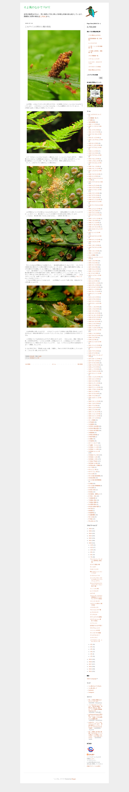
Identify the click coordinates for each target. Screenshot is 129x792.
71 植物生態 (91, 498)
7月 (91, 557)
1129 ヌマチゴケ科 (93, 319)
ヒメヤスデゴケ (92, 43)
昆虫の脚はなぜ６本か (94, 70)
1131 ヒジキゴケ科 (93, 323)
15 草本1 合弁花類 (93, 426)
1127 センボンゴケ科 (94, 315)
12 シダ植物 (91, 420)
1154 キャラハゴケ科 (94, 383)
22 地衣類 (91, 441)
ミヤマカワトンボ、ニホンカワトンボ (96, 640)
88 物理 (90, 510)
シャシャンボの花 (95, 630)
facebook (91, 690)
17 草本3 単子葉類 (93, 430)
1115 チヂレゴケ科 (93, 285)
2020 (90, 543)
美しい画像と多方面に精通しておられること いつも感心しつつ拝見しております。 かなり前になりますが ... (95, 734)
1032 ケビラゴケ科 (93, 185)
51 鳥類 (90, 483)
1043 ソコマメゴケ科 (94, 218)
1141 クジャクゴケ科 (94, 345)
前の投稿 (80, 364)
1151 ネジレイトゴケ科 (94, 373)
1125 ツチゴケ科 (93, 311)
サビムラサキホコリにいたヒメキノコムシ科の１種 (96, 585)
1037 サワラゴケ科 (93, 195)
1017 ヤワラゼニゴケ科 (94, 147)
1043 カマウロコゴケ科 (94, 215)
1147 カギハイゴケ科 (94, 358)
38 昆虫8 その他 (92, 463)
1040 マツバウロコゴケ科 (95, 205)
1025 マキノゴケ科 (93, 166)
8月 (91, 554)
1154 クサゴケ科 (93, 385)
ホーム (54, 364)
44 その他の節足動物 (94, 475)
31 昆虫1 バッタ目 (93, 447)
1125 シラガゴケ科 (93, 309)
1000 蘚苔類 (91, 122)
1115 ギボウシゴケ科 (94, 283)
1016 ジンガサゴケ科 (94, 145)
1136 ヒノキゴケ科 (93, 333)
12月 (91, 545)
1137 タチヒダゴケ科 (94, 335)
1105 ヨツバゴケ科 (93, 265)
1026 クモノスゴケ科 (94, 168)
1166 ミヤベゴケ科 (93, 418)
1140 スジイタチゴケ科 (94, 341)
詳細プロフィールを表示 (93, 766)
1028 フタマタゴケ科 (94, 174)
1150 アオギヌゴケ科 (94, 371)
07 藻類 (90, 120)
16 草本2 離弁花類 (93, 428)
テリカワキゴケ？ (95, 635)
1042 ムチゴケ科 (93, 210)
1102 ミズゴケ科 (93, 260)
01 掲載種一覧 (92, 118)
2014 (90, 671)
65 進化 (90, 492)
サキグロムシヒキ (95, 628)
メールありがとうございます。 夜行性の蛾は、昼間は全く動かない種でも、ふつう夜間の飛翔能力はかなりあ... (95, 707)
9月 (91, 552)
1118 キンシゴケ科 (93, 289)
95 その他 (91, 517)
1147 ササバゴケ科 (93, 360)
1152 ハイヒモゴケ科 (94, 376)
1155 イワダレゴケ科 (94, 389)
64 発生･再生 (92, 489)
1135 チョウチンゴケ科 (94, 329)
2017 (90, 664)
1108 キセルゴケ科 (93, 269)
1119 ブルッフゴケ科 (94, 291)
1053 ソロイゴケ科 (93, 251)
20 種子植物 (91, 436)
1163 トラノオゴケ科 (94, 411)
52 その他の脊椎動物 (94, 485)
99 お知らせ (91, 521)
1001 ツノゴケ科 (93, 124)
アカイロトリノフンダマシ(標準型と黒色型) (96, 560)
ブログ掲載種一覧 (93, 55)
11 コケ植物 (91, 255)
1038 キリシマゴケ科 (94, 199)
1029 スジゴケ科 (93, 176)
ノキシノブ (78, 276)
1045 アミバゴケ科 (93, 222)
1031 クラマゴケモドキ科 (95, 182)
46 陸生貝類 (91, 478)
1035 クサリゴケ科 (93, 193)
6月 (91, 644)
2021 (90, 540)
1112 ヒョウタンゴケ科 (94, 275)
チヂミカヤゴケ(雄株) (96, 617)
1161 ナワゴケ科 (93, 405)
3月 (91, 651)
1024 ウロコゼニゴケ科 (94, 163)
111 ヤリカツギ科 (93, 273)
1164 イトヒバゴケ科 (94, 414)
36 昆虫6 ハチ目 (92, 459)
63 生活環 (91, 487)
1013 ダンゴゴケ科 (93, 137)
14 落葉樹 (91, 424)
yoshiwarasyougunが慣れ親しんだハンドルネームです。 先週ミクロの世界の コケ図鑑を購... (95, 716)
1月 (91, 656)
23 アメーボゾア (93, 443)
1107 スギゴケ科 (93, 267)
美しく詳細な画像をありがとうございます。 (95, 700)
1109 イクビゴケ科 (93, 271)
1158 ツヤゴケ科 (93, 395)
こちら (92, 758)
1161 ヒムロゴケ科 (93, 407)
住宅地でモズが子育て (96, 625)
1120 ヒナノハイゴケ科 (94, 293)
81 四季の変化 (92, 504)
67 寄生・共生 (92, 496)
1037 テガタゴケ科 (93, 197)
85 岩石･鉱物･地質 (93, 506)
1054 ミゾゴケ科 (93, 253)
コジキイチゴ (93, 637)
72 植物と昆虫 (92, 500)
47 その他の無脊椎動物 (94, 480)
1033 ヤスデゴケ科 (93, 187)
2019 (90, 659)
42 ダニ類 (91, 473)
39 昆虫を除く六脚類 (94, 465)
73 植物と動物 (92, 502)
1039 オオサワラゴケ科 (94, 201)
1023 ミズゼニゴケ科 (94, 161)
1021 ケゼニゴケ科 (93, 158)
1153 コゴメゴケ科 (93, 379)
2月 (91, 654)
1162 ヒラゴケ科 (93, 409)
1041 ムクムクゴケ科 (94, 208)
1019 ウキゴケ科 (93, 153)
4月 (91, 649)
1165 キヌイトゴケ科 (94, 416)
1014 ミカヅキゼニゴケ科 (95, 139)
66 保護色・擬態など (94, 494)
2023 (90, 535)
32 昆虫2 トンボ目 (93, 449)
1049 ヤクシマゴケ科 (94, 239)
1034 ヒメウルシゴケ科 (94, 189)
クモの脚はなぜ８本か (94, 35)
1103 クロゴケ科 (93, 263)
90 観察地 (91, 512)
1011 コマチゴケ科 (93, 130)
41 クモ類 (91, 467)
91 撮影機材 (91, 515)
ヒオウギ (92, 593)
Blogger (74, 779)
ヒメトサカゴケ (94, 591)
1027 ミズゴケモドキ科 (94, 170)
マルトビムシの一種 (95, 609)
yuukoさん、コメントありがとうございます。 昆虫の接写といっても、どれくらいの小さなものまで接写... (95, 725)
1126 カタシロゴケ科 (94, 313)
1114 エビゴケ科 (92, 281)
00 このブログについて (94, 114)
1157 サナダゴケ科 (93, 393)
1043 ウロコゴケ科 (93, 213)
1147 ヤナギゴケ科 (93, 363)
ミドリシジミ (93, 623)
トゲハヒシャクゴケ (94, 59)
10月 (91, 550)
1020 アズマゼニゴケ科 (94, 155)
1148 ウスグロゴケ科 (94, 365)
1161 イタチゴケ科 (93, 403)
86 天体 (90, 508)
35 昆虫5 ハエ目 (92, 457)
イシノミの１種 (94, 588)
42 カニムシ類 (92, 469)
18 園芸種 (91, 432)
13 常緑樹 (91, 422)
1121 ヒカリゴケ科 (93, 297)
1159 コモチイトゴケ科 (94, 397)
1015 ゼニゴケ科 (93, 143)
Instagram (91, 692)
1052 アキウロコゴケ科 (94, 247)
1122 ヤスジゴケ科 (93, 301)
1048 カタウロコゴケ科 (94, 236)
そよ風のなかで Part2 (37, 7)
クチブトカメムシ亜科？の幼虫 (95, 620)
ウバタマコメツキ (95, 575)
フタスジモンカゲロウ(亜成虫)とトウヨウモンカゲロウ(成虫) (96, 597)
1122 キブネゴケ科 (93, 299)
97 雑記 (90, 519)
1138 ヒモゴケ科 (93, 337)
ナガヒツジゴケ (94, 569)
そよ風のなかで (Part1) (94, 686)
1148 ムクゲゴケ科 (93, 367)
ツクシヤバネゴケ (95, 601)
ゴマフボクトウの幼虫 (94, 66)
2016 (90, 666)
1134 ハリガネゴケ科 (94, 327)
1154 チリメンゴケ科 (94, 387)
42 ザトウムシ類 (93, 471)
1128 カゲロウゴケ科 (94, 317)
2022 (90, 538)
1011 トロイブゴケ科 (94, 132)
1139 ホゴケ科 (92, 339)
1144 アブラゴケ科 (93, 351)
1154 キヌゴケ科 (93, 381)
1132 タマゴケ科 (93, 325)
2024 (90, 533)
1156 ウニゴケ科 (93, 391)
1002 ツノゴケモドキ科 (94, 126)
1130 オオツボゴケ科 (94, 321)
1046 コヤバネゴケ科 (94, 227)
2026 (90, 528)
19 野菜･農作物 (92, 434)
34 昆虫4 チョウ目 (34, 358)
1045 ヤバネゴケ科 (93, 224)
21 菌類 (90, 438)
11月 (91, 547)
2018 (90, 661)
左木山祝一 (92, 754)
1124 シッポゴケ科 (93, 307)
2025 (90, 531)
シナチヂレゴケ (94, 607)
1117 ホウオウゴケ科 (94, 287)
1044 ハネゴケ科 (93, 220)
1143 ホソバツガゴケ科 (94, 347)
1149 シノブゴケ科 (93, 369)
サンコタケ (93, 567)
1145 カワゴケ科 (93, 353)
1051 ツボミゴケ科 (93, 245)
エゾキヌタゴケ (94, 612)
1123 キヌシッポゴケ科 (94, 303)
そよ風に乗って (92, 688)
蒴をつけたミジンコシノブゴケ (96, 572)
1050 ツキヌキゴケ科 (94, 241)
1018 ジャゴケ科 (93, 151)
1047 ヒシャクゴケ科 (94, 232)
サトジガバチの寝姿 (95, 632)
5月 (91, 646)
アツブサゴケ (93, 614)
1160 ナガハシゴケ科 (94, 401)
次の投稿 (27, 364)
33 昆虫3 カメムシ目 (94, 451)
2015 (90, 669)
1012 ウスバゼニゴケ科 (94, 134)
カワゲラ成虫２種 (95, 564)
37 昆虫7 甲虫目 (92, 461)
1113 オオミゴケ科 (93, 279)
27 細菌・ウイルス (93, 445)
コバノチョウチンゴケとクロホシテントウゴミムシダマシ (96, 579)
